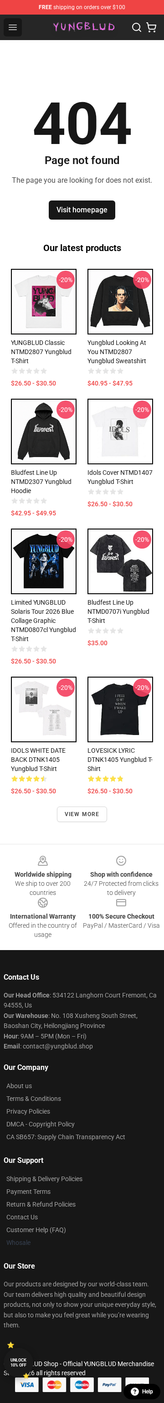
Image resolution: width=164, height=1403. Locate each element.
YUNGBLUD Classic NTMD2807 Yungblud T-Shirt (41, 352)
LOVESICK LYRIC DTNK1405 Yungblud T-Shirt (120, 759)
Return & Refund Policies (41, 1204)
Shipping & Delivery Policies (44, 1178)
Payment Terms (28, 1191)
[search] (136, 27)
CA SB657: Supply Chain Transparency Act (65, 1137)
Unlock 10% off (18, 1362)
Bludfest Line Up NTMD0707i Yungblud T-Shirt (118, 611)
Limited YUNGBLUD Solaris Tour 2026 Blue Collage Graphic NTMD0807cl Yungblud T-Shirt (43, 620)
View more (82, 814)
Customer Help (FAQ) (36, 1229)
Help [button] (147, 1391)
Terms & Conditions (33, 1098)
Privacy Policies (28, 1111)
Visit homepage (82, 210)
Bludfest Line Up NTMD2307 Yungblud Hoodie (41, 481)
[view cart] (151, 27)
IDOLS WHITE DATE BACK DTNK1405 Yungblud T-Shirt (38, 759)
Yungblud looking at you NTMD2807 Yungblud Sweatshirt (116, 352)
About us (19, 1086)
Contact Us (22, 1217)
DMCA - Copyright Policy (40, 1124)
